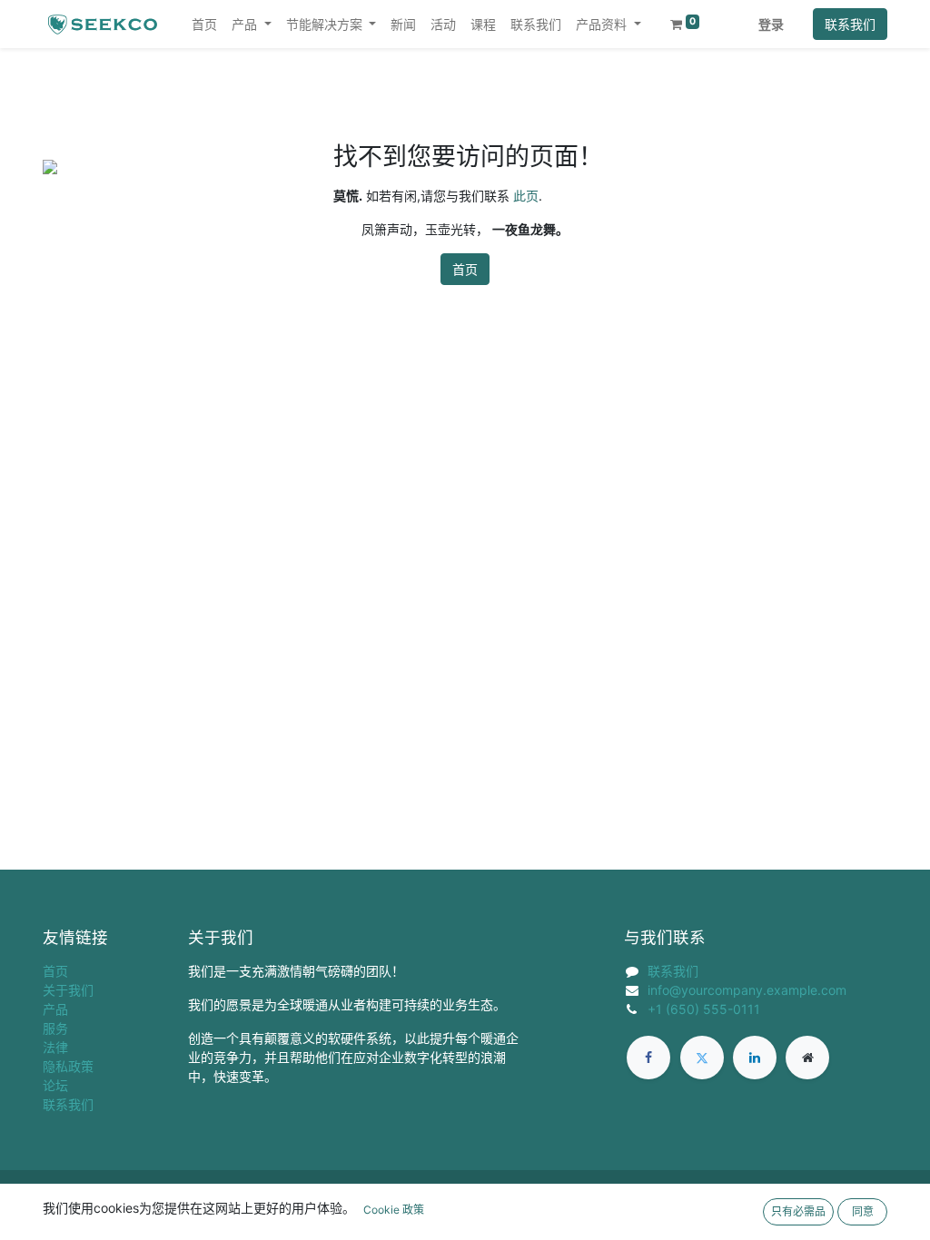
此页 (526, 195)
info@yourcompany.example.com (747, 990)
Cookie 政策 (393, 1209)
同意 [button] (863, 1211)
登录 (771, 24)
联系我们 (850, 24)
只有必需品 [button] (798, 1211)
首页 (465, 269)
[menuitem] (204, 24)
